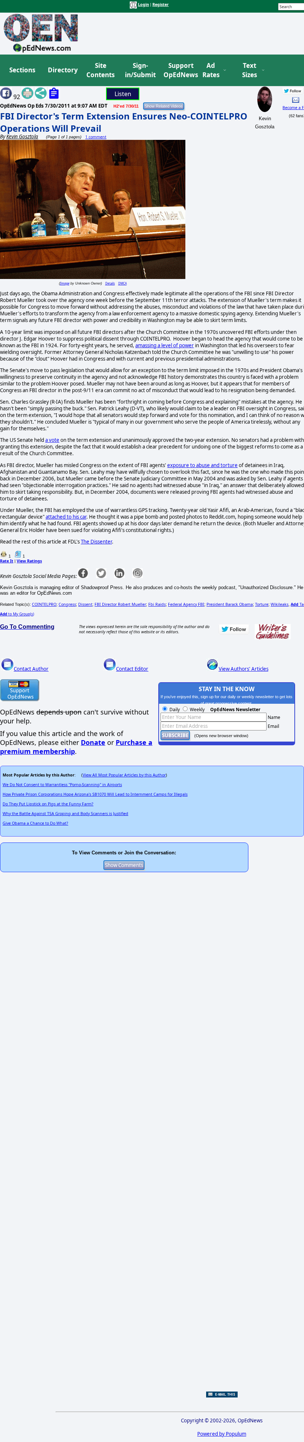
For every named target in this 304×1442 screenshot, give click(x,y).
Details (110, 283)
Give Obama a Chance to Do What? (35, 823)
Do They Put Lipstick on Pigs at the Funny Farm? (48, 804)
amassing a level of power (164, 345)
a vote (52, 440)
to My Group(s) (17, 614)
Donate (93, 742)
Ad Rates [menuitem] (210, 70)
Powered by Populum (221, 1433)
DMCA (122, 283)
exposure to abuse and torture (202, 465)
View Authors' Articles (243, 669)
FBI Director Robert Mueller (120, 604)
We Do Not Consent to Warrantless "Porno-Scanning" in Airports (62, 784)
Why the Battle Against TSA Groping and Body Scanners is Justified (65, 813)
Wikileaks (279, 604)
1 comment (95, 136)
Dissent (85, 604)
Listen (123, 94)
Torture (261, 604)
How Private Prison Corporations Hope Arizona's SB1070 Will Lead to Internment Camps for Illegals (95, 794)
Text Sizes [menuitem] (249, 70)
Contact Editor (132, 669)
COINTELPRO (44, 604)
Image (64, 283)
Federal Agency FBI (186, 604)
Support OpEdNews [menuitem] (177, 70)
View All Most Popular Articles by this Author (124, 775)
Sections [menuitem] (22, 70)
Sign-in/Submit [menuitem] (139, 70)
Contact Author (31, 669)
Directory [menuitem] (62, 70)
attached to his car (66, 516)
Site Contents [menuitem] (100, 70)
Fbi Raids (157, 604)
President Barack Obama (229, 604)
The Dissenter (96, 541)
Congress (67, 604)
